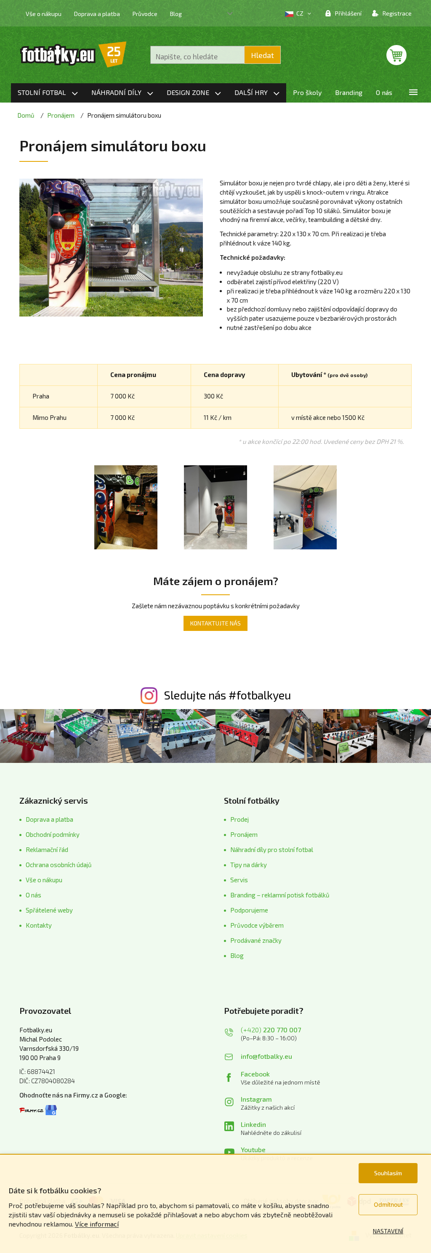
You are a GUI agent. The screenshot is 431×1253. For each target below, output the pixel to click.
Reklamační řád (47, 849)
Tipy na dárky (248, 864)
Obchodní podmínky (53, 834)
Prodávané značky (256, 940)
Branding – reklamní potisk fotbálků (280, 895)
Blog (176, 13)
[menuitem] (48, 93)
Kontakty (39, 925)
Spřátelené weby (49, 910)
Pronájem (244, 834)
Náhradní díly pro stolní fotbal (271, 849)
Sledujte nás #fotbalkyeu (227, 695)
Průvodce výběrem (257, 925)
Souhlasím (388, 1173)
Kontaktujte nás (215, 623)
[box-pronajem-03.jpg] (125, 506)
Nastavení (388, 1231)
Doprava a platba (97, 13)
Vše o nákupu (43, 13)
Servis (239, 880)
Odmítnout (388, 1204)
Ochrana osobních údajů (59, 864)
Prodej (239, 819)
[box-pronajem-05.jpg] (305, 506)
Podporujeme (249, 910)
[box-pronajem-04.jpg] (215, 506)
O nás (33, 895)
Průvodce (145, 13)
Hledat (262, 55)
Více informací (97, 1224)
